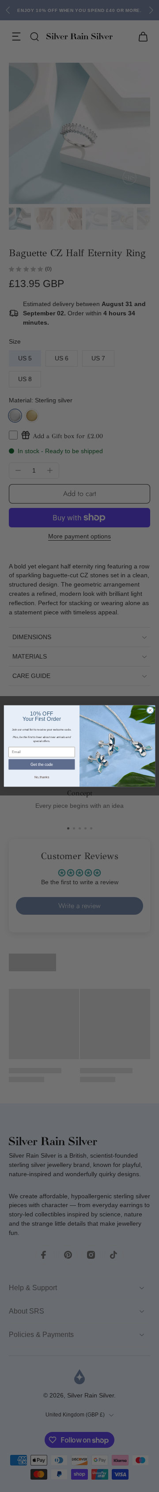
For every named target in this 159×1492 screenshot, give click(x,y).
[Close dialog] (150, 710)
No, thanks (41, 777)
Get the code (41, 764)
